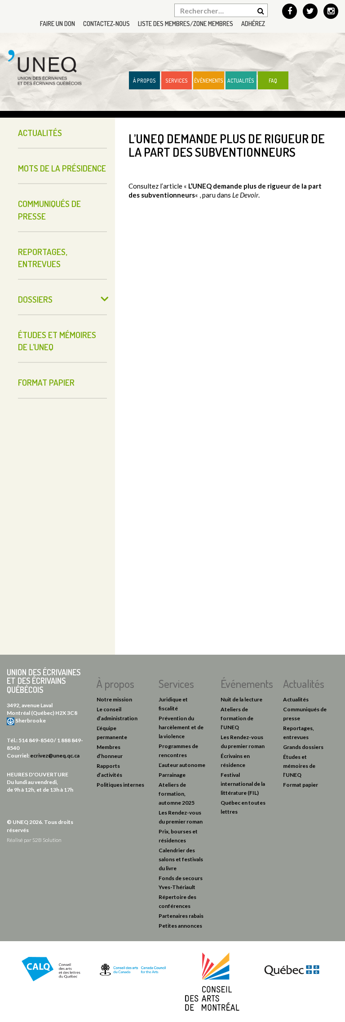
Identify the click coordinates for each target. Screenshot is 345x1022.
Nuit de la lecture (241, 699)
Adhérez (253, 23)
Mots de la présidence (62, 168)
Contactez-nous (106, 23)
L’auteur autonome (182, 765)
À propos (144, 80)
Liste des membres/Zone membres (185, 23)
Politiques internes (120, 784)
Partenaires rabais (181, 915)
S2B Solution (47, 840)
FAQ (273, 80)
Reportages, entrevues (42, 257)
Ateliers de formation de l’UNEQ (237, 718)
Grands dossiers (303, 747)
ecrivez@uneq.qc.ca (55, 755)
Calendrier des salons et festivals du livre (181, 859)
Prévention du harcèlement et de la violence (181, 727)
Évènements (208, 80)
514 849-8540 (35, 740)
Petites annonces (180, 925)
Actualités (240, 80)
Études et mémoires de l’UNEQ (57, 340)
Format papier (46, 382)
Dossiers (35, 299)
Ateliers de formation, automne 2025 (177, 793)
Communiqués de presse (49, 209)
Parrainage (172, 774)
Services (176, 80)
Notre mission (114, 699)
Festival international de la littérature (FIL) (243, 783)
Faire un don (57, 23)
